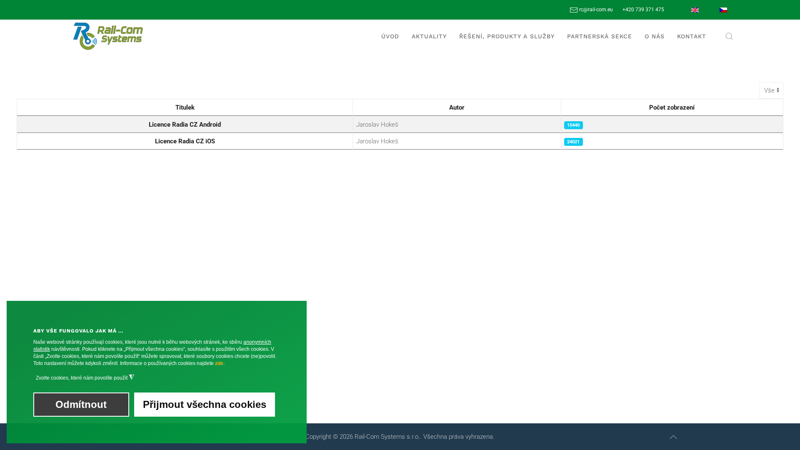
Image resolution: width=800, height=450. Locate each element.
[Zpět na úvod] (108, 36)
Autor (457, 107)
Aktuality (429, 36)
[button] (729, 36)
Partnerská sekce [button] (599, 36)
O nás (655, 36)
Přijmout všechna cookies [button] (204, 404)
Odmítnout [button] (81, 404)
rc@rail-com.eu (595, 9)
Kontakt (691, 36)
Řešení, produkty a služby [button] (507, 36)
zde (219, 363)
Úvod (390, 36)
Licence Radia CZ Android (185, 124)
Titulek (185, 107)
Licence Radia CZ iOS (185, 141)
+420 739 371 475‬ (643, 9)
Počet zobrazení (672, 107)
